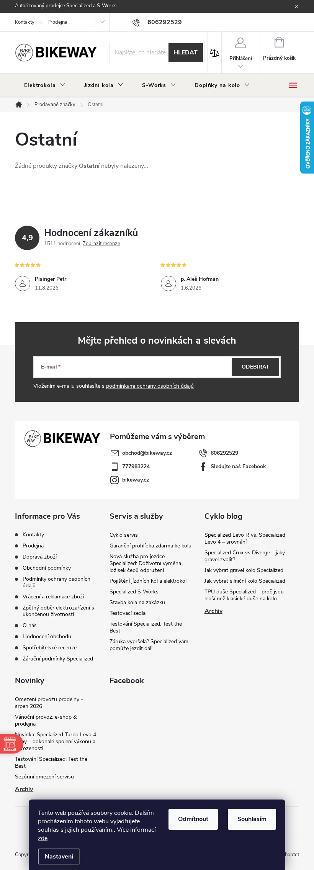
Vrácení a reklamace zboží (53, 596)
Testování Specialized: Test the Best (146, 627)
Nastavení (59, 856)
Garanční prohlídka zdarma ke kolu (150, 545)
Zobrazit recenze (101, 243)
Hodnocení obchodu (47, 636)
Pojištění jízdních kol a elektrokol (148, 581)
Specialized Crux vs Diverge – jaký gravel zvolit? (244, 556)
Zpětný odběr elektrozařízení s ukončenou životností (58, 611)
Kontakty (24, 22)
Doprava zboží (40, 556)
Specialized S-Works (134, 591)
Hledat (185, 52)
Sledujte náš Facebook (238, 466)
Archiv (213, 611)
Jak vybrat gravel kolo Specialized (243, 570)
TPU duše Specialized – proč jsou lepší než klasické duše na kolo (244, 595)
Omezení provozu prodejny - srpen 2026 (49, 703)
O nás (30, 625)
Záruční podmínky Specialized (58, 658)
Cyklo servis (124, 535)
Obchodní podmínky (47, 568)
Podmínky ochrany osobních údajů (56, 582)
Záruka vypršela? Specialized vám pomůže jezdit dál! (149, 645)
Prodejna (57, 22)
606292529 (224, 453)
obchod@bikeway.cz (147, 453)
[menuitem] (45, 85)
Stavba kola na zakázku (137, 602)
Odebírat (255, 366)
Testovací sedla (128, 613)
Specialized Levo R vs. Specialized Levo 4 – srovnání (244, 538)
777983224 (136, 466)
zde (42, 838)
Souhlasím (252, 819)
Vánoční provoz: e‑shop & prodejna (46, 720)
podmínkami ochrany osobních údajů (150, 386)
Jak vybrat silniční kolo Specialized (244, 581)
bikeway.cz (135, 479)
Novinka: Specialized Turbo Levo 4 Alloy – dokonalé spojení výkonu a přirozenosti (55, 741)
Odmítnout (193, 819)
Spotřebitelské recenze (50, 647)
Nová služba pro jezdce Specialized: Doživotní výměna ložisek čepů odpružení (145, 563)
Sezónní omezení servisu (44, 776)
